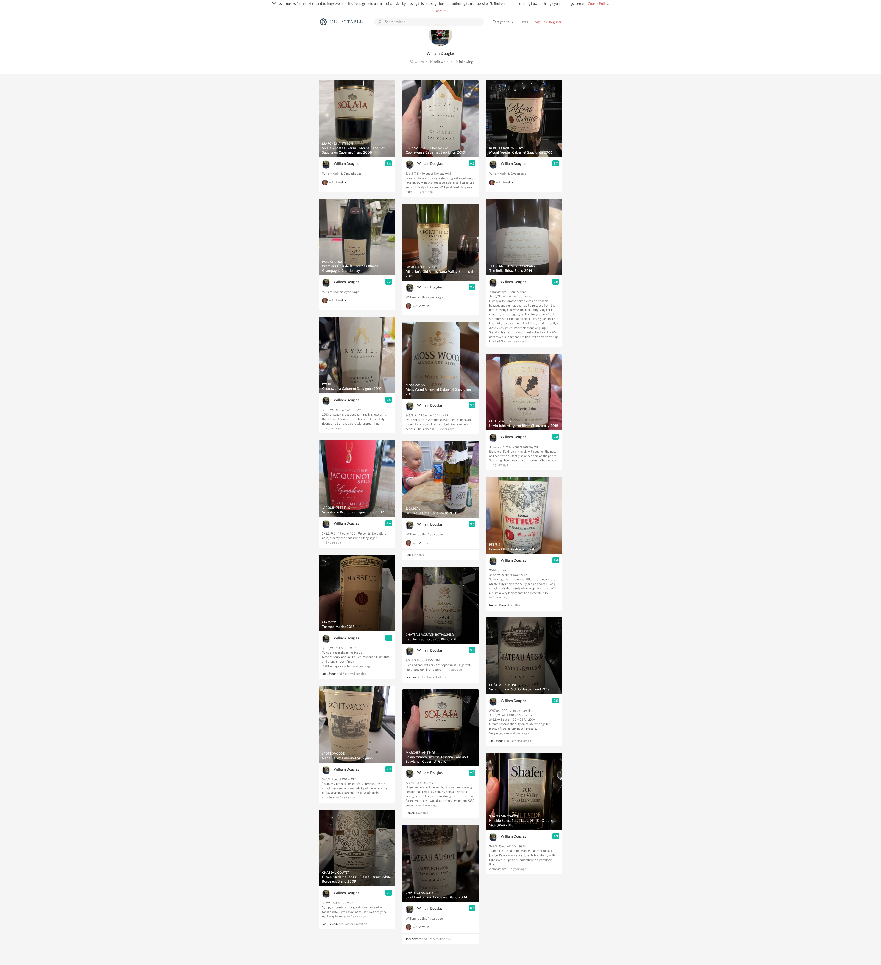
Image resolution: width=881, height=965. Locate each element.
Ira (491, 605)
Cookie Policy (598, 3)
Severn (333, 924)
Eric (408, 677)
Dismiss (441, 11)
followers (441, 61)
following (466, 61)
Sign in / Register (548, 22)
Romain (410, 813)
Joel (324, 673)
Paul (408, 555)
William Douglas (346, 163)
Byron (332, 673)
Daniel (503, 605)
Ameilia (341, 182)
